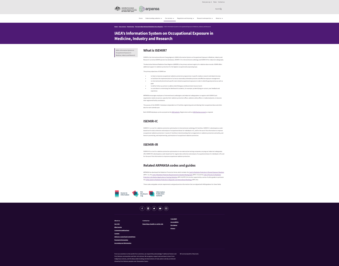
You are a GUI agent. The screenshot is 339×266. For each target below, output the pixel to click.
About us (117, 221)
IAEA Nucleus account (199, 112)
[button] (142, 208)
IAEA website (176, 112)
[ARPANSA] (136, 9)
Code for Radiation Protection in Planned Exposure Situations (206, 172)
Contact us (145, 221)
